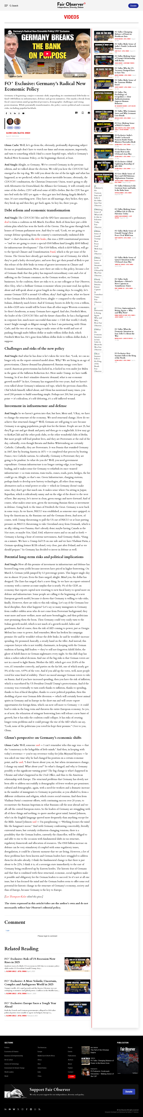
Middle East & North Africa (46, 1056)
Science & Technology (11, 1064)
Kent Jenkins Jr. (120, 288)
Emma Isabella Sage (121, 315)
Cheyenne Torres (129, 63)
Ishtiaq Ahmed (119, 180)
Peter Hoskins (124, 129)
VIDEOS (93, 1058)
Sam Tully (118, 51)
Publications (72, 1056)
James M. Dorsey (120, 264)
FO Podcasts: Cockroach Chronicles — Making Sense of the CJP (102, 1073)
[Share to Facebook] (6, 113)
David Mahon (119, 39)
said (38, 745)
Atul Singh (25, 133)
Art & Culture (8, 1060)
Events (70, 1052)
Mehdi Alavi (118, 338)
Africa (40, 1060)
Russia (70, 1048)
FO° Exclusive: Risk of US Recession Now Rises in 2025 (29, 960)
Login (7, 930)
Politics (6, 1048)
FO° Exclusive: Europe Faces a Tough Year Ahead (30, 1004)
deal (6, 222)
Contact (70, 1072)
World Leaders (9, 1072)
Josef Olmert (119, 87)
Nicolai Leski (119, 118)
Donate (128, 1091)
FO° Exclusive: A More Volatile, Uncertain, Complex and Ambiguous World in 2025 (30, 982)
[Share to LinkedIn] (15, 113)
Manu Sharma (119, 75)
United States (42, 1068)
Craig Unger (118, 63)
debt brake (40, 239)
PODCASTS (94, 1069)
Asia (39, 1064)
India (39, 1072)
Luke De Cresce (128, 338)
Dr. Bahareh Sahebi (121, 106)
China (39, 1076)
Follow (10, 127)
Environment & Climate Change (14, 1068)
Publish (70, 1068)
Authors (70, 1060)
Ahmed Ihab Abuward (121, 216)
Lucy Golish (132, 106)
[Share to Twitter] (11, 113)
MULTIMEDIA (94, 1047)
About (70, 1064)
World (6, 1076)
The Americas (42, 1048)
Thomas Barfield (129, 180)
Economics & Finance (11, 1052)
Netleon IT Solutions (133, 1112)
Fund (52, 252)
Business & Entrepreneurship (13, 1056)
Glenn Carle (12, 133)
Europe (40, 1052)
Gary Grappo (119, 128)
